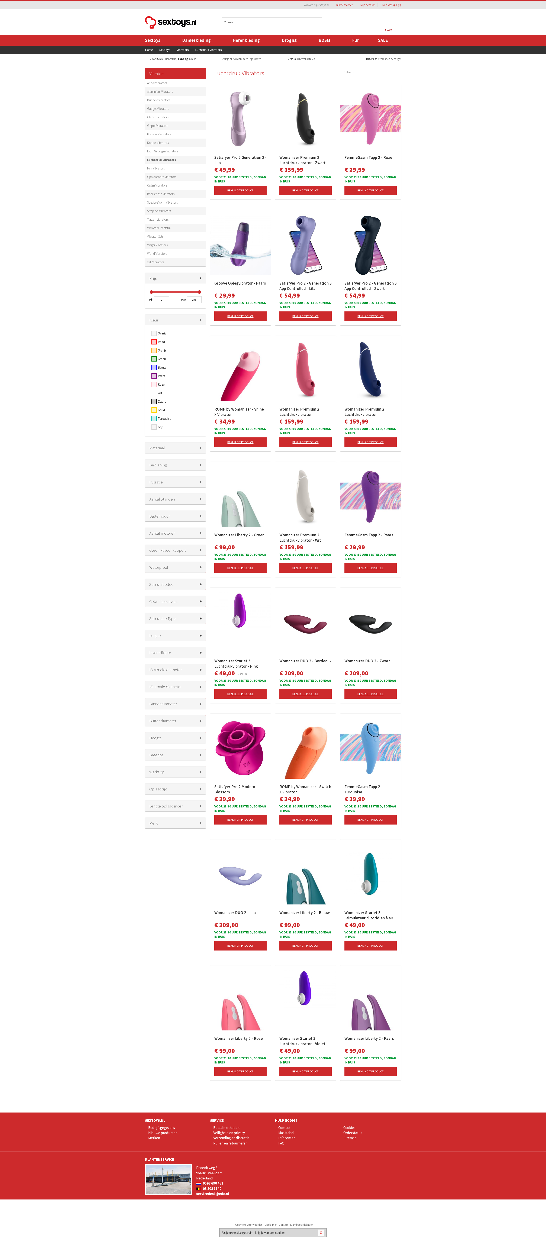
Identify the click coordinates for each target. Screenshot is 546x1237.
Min (151, 299)
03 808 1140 (211, 1188)
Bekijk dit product (240, 190)
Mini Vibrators (156, 168)
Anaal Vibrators (157, 83)
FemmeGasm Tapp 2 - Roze (368, 157)
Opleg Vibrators (157, 185)
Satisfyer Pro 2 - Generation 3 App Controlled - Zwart (370, 286)
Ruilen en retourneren (230, 1143)
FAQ (281, 1143)
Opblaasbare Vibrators (161, 177)
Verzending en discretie (231, 1138)
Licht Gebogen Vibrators (162, 151)
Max (183, 299)
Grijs (161, 427)
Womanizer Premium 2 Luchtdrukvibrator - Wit (300, 537)
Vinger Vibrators (157, 245)
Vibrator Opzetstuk (159, 228)
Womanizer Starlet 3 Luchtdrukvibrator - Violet (302, 1041)
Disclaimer (271, 1225)
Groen (162, 359)
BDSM (324, 40)
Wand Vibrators (157, 254)
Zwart (162, 401)
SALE (383, 40)
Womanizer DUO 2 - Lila (235, 912)
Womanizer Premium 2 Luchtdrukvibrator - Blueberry (364, 412)
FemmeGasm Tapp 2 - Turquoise (363, 789)
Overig (162, 333)
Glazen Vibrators (157, 117)
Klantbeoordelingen (301, 1225)
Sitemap (350, 1138)
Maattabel (286, 1132)
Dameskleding (196, 40)
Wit (160, 393)
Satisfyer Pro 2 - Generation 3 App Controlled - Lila (305, 286)
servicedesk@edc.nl (212, 1193)
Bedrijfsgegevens (161, 1127)
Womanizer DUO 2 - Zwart (367, 660)
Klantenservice (344, 5)
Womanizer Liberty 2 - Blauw (304, 912)
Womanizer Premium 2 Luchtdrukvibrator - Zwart (302, 160)
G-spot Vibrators (157, 126)
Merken (154, 1138)
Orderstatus (352, 1132)
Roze (161, 384)
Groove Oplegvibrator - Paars (240, 283)
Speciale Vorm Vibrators (162, 202)
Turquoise (164, 419)
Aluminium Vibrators (160, 92)
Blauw (162, 367)
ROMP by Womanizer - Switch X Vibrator (305, 789)
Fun (356, 40)
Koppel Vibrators (158, 143)
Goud (161, 410)
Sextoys (152, 40)
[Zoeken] (314, 22)
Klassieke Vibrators (159, 134)
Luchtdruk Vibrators (161, 160)
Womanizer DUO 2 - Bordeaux (305, 660)
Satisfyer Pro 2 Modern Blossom (234, 789)
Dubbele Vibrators (158, 100)
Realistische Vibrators (160, 194)
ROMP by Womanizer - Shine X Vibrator (239, 412)
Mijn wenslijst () (391, 5)
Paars (161, 376)
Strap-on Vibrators (159, 211)
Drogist (289, 40)
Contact (284, 1127)
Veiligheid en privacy (229, 1132)
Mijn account (367, 5)
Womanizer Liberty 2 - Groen (239, 534)
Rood (161, 342)
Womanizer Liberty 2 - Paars (369, 1038)
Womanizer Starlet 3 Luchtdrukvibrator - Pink (236, 663)
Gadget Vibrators (158, 109)
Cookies (349, 1127)
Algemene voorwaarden (249, 1225)
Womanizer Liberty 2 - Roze (238, 1038)
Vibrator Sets (155, 236)
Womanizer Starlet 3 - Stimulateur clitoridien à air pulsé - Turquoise (368, 915)
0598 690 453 (212, 1183)
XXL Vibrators (155, 262)
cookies (280, 1233)
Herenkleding (246, 40)
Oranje (162, 350)
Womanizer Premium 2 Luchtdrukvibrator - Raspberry (299, 412)
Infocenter (286, 1138)
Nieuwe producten (162, 1132)
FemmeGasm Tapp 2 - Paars (368, 534)
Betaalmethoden (226, 1127)
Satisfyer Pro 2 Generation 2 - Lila (240, 160)
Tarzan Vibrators (157, 219)
